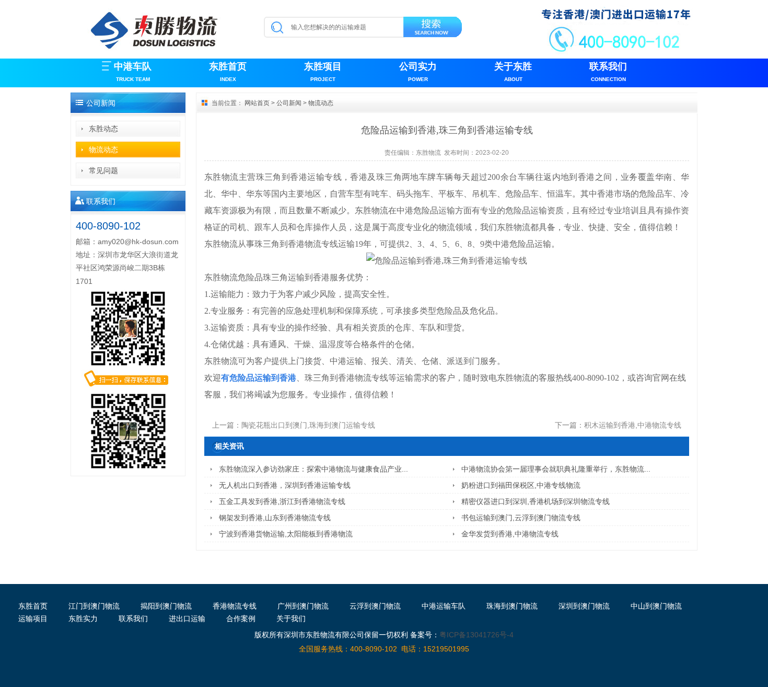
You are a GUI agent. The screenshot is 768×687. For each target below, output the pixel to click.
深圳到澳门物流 (584, 606)
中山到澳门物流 (656, 606)
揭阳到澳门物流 (166, 606)
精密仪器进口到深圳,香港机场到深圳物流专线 (535, 501)
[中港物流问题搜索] (433, 28)
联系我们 (608, 71)
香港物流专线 (235, 606)
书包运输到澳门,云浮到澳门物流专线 (520, 517)
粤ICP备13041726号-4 (476, 635)
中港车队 (133, 71)
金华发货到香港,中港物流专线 (509, 534)
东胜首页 (228, 71)
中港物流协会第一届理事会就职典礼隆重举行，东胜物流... (555, 469)
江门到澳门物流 (94, 606)
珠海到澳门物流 (512, 606)
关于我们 (291, 618)
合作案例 (240, 618)
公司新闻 (288, 103)
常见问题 (103, 170)
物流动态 (103, 149)
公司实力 (418, 71)
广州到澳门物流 (303, 606)
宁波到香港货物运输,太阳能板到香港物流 (286, 534)
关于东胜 (513, 71)
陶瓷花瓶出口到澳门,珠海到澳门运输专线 (308, 425)
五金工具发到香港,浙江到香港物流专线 (282, 501)
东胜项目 (323, 71)
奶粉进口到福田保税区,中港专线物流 (520, 485)
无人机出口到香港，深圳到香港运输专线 (285, 485)
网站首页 (257, 103)
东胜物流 (428, 152)
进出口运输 (187, 618)
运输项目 (33, 618)
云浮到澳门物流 (375, 606)
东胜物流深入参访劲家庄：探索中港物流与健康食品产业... (313, 469)
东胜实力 (83, 618)
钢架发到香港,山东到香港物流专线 (275, 517)
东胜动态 (103, 128)
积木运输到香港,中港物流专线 (632, 425)
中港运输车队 (444, 606)
